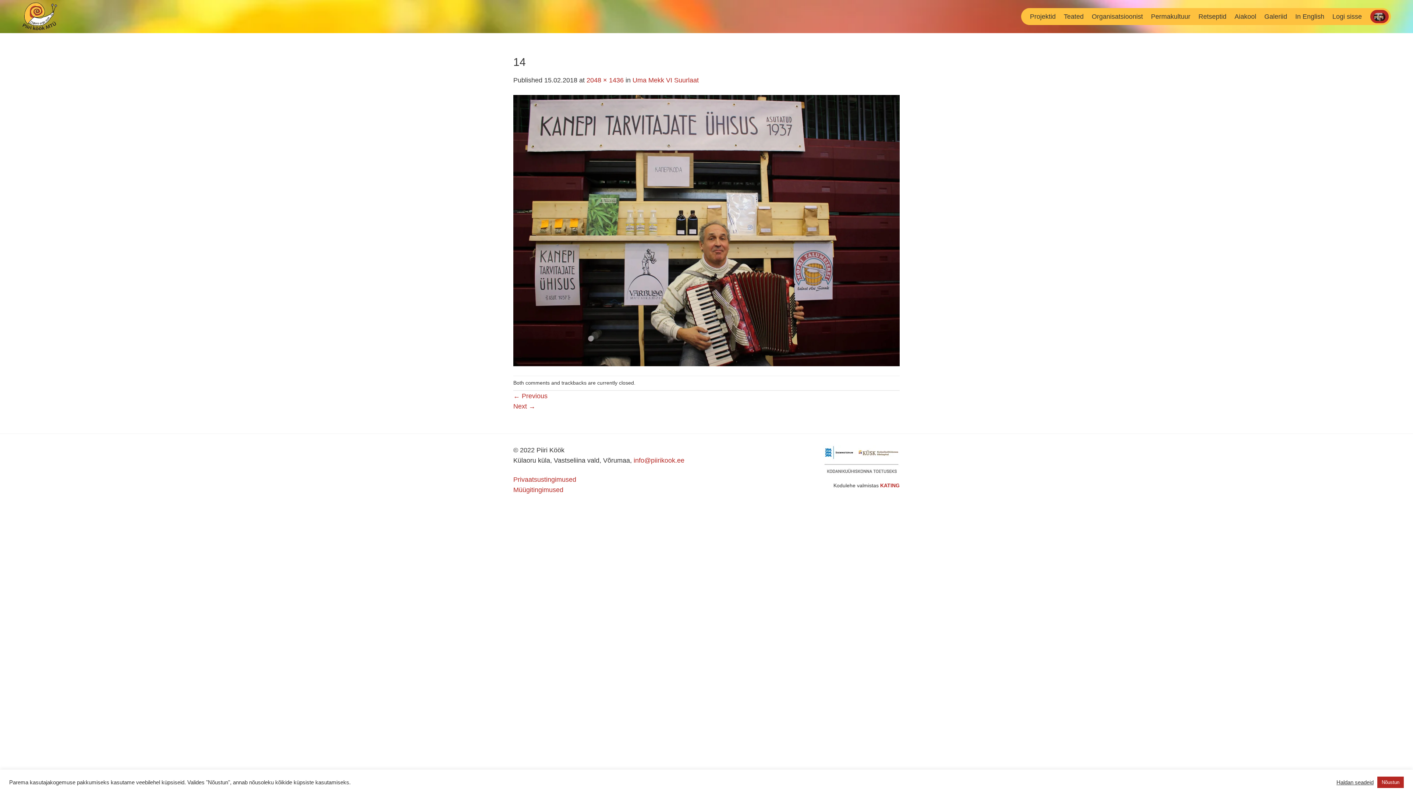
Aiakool (1245, 16)
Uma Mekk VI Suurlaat (666, 80)
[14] (706, 230)
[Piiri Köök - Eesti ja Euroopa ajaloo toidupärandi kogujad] (55, 16)
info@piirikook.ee (659, 460)
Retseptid (1212, 16)
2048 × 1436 (605, 80)
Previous (530, 396)
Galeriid (1275, 16)
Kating (890, 485)
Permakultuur (1170, 16)
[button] (1347, 16)
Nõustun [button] (1390, 782)
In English (1309, 16)
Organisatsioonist (1117, 16)
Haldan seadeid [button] (1355, 782)
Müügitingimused (538, 490)
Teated (1074, 16)
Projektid (1043, 16)
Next (524, 406)
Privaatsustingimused (544, 479)
